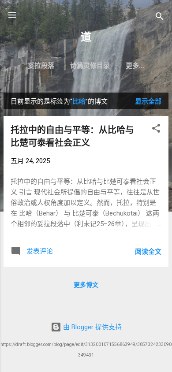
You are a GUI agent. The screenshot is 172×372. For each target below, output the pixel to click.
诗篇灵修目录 (90, 66)
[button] (156, 130)
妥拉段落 (41, 66)
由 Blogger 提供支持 (91, 327)
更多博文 (86, 284)
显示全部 (148, 101)
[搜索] (159, 17)
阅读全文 (148, 252)
